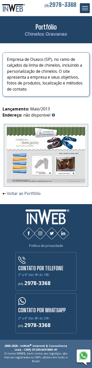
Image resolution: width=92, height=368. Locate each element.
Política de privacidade (46, 246)
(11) (60, 6)
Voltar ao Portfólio (24, 193)
